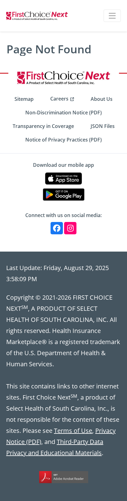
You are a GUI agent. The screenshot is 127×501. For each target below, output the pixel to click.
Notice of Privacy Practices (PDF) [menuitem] (63, 139)
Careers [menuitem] (59, 98)
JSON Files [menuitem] (103, 126)
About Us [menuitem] (102, 99)
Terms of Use (73, 430)
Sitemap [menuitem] (24, 99)
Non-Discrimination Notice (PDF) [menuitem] (63, 112)
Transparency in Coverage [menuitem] (43, 126)
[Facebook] (57, 228)
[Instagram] (70, 228)
